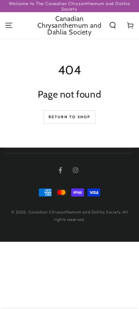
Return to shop (70, 116)
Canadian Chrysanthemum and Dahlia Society (74, 211)
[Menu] (9, 25)
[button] (112, 25)
